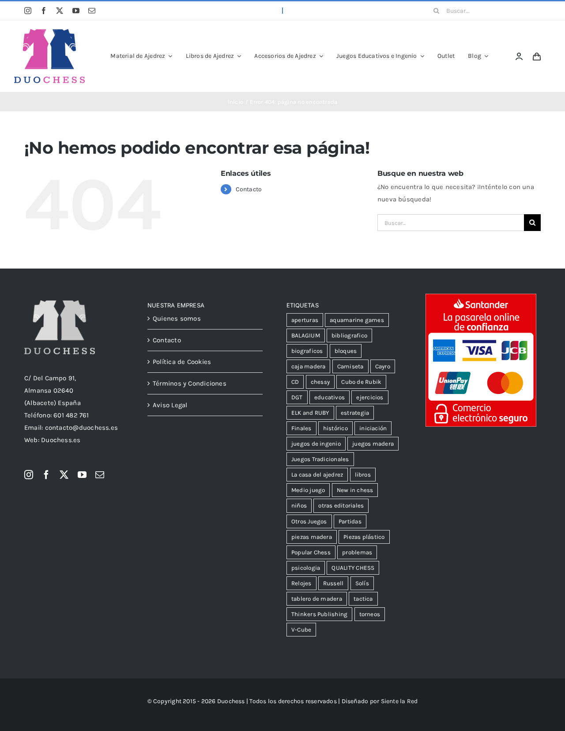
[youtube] (75, 10)
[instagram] (27, 10)
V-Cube (301, 629)
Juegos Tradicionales (320, 459)
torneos (369, 614)
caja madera (308, 366)
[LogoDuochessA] (49, 32)
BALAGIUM (305, 335)
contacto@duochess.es (81, 428)
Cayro (382, 366)
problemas (357, 552)
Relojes (301, 583)
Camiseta (350, 366)
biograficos (307, 351)
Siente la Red (399, 701)
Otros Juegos (309, 521)
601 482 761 (71, 415)
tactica (363, 598)
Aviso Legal (170, 405)
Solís (362, 583)
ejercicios (369, 397)
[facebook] (43, 10)
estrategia (355, 412)
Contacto (249, 189)
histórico (335, 428)
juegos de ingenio (316, 443)
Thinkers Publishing (319, 614)
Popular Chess (311, 552)
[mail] (91, 10)
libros (363, 474)
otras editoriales (341, 505)
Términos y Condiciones (189, 383)
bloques (346, 351)
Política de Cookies (182, 362)
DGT (297, 397)
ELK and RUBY (310, 412)
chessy (320, 382)
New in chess (355, 490)
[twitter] (59, 10)
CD (295, 382)
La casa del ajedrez (317, 474)
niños (299, 505)
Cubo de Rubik (361, 382)
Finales (301, 428)
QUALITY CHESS (352, 567)
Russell (333, 583)
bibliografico (349, 335)
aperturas (304, 320)
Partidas (350, 521)
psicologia (305, 567)
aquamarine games (357, 320)
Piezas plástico (363, 537)
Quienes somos (177, 318)
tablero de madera (316, 598)
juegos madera (373, 443)
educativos (329, 397)
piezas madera (311, 537)
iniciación (373, 428)
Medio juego (308, 490)
